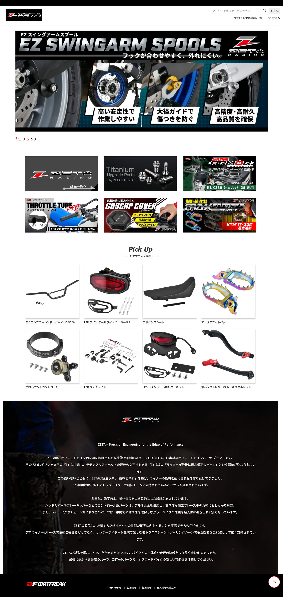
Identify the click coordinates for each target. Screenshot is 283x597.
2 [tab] (28, 139)
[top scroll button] (274, 582)
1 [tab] (24, 139)
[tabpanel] (141, 82)
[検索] (265, 11)
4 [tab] (35, 139)
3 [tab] (31, 139)
